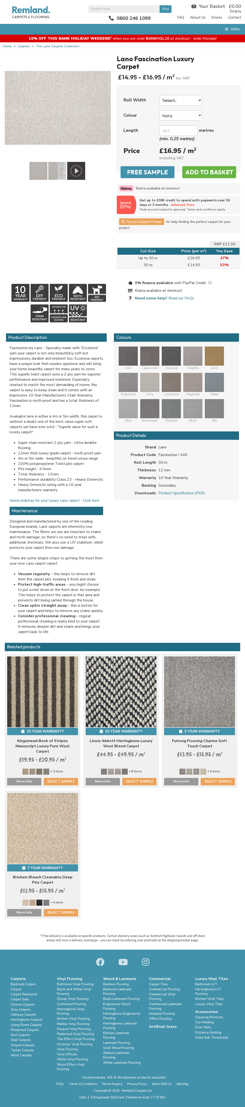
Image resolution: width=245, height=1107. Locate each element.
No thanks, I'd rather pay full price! (122, 115)
